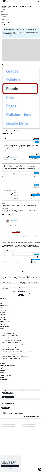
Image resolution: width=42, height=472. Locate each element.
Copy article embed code (8, 392)
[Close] (19, 457)
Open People (3, 11)
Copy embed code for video (8, 397)
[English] (6, 1)
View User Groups (4, 14)
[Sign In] (40, 1)
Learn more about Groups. (8, 35)
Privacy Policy (10, 463)
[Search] (38, 1)
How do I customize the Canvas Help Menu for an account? (31, 427)
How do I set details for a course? (8, 423)
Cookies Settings (10, 468)
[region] (10, 464)
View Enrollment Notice (5, 17)
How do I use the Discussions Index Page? (10, 429)
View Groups (3, 16)
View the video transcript (8, 62)
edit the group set (6, 273)
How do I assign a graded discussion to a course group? (31, 424)
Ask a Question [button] (5, 407)
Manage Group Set (4, 19)
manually (25, 202)
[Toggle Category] (0, 298)
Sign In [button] (21, 295)
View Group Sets (4, 12)
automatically (29, 202)
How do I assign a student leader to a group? (10, 426)
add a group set (34, 146)
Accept (10, 465)
